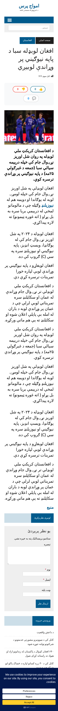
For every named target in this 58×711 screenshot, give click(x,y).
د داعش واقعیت (45, 632)
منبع (50, 507)
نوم (48, 569)
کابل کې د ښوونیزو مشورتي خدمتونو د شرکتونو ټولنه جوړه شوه (33, 642)
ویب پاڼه (46, 589)
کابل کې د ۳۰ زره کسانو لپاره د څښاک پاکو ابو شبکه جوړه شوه (29, 666)
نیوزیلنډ (47, 205)
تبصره (47, 544)
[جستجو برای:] (29, 28)
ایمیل (47, 579)
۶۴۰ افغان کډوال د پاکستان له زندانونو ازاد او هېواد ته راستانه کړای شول (30, 654)
